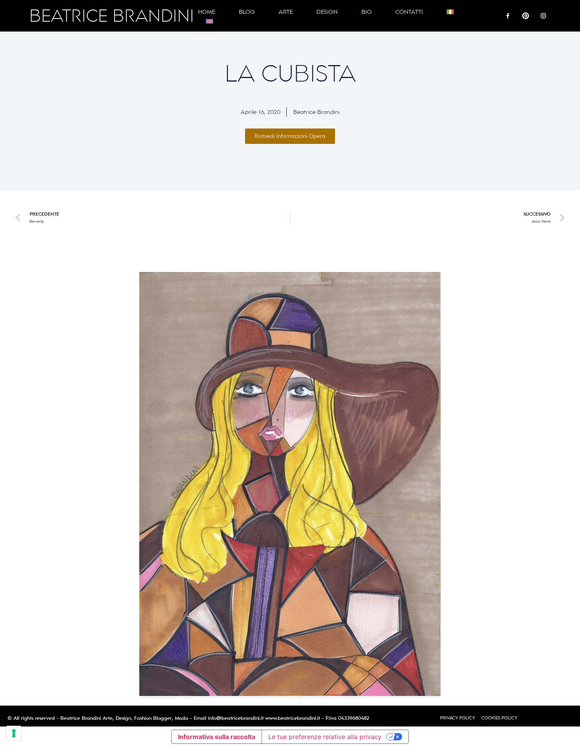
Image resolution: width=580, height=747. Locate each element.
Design (327, 12)
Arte (286, 12)
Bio (366, 12)
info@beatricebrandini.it (236, 718)
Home (206, 12)
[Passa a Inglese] (209, 21)
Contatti (409, 12)
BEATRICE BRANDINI (111, 16)
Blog (247, 12)
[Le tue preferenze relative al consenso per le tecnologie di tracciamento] (13, 733)
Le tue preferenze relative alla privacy (325, 737)
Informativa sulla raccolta (216, 737)
